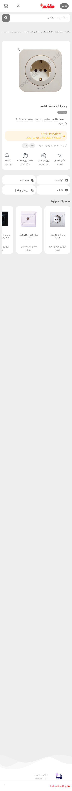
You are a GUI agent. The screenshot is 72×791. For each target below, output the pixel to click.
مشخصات (24, 180)
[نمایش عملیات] (5, 786)
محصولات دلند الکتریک (53, 32)
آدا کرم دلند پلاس (32, 32)
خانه (68, 32)
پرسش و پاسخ (22, 190)
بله (32, 146)
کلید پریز (38, 119)
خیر (25, 146)
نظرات (60, 190)
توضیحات (59, 180)
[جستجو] (6, 18)
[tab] (53, 179)
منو (63, 6)
